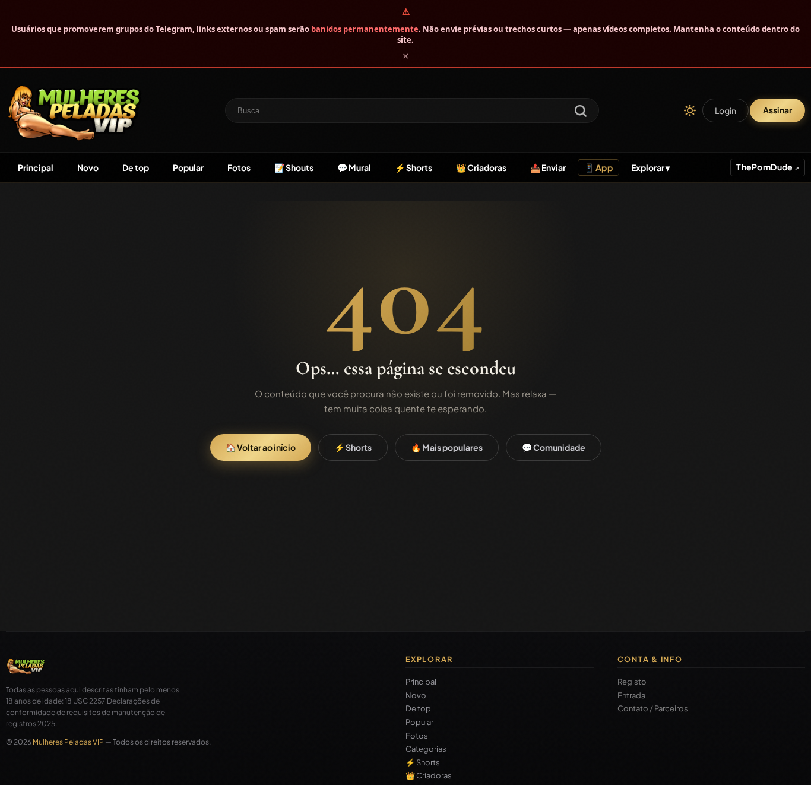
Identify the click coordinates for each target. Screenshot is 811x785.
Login (725, 110)
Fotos (239, 167)
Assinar (777, 110)
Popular (188, 167)
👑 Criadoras (481, 167)
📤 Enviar (548, 167)
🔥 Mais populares (447, 447)
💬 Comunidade (553, 447)
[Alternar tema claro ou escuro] (689, 110)
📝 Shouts (293, 167)
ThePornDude (765, 167)
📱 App (598, 167)
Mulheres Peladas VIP (68, 741)
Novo (88, 167)
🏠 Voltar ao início (261, 447)
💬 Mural (354, 167)
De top (135, 167)
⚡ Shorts (413, 167)
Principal (35, 167)
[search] (581, 112)
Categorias (426, 749)
